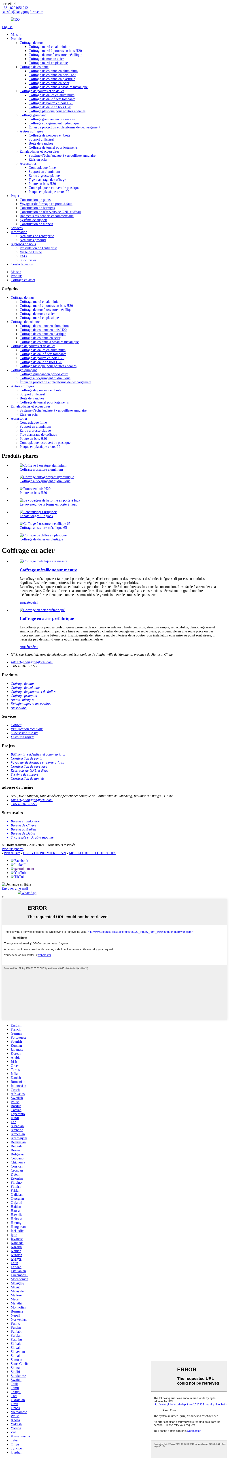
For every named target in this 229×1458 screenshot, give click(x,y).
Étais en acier (38, 159)
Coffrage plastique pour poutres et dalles (57, 111)
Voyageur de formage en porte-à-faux (46, 204)
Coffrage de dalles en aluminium (51, 95)
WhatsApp (28, 893)
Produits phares (12, 849)
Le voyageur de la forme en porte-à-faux (48, 504)
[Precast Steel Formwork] (42, 610)
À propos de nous (23, 244)
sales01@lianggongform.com (32, 662)
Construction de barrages (37, 208)
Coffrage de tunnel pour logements (53, 147)
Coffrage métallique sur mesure (48, 570)
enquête (25, 602)
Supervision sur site (24, 733)
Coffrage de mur (31, 43)
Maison (16, 34)
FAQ (23, 256)
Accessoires (28, 163)
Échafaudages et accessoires (39, 151)
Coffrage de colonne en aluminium (53, 71)
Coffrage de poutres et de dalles (42, 91)
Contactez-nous (22, 264)
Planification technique (27, 729)
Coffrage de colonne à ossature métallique (58, 87)
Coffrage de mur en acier (46, 59)
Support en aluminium (44, 171)
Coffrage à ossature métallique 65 (43, 527)
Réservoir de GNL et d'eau (30, 770)
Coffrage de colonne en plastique (52, 79)
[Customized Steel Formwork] (43, 561)
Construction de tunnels (36, 224)
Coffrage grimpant (33, 115)
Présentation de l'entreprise (38, 248)
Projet (15, 196)
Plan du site (12, 853)
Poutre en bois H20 (42, 184)
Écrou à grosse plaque (44, 175)
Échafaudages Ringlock (36, 516)
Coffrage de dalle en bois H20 (50, 107)
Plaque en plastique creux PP (49, 192)
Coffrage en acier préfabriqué (47, 618)
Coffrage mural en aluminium (49, 47)
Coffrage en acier (23, 280)
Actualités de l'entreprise (37, 236)
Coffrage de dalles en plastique (41, 539)
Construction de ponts (35, 200)
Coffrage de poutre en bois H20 (51, 103)
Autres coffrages (31, 131)
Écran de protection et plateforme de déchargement (64, 127)
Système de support (33, 220)
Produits (16, 39)
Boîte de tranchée (41, 143)
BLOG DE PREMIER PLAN (44, 853)
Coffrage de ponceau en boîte (49, 135)
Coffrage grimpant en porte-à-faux (53, 119)
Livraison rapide (22, 737)
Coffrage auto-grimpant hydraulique (54, 123)
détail (34, 602)
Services (17, 228)
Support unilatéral (41, 139)
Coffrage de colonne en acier (49, 83)
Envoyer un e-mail (15, 888)
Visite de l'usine (31, 252)
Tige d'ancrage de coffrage (47, 179)
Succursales (28, 260)
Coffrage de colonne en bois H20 (52, 75)
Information (19, 232)
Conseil (16, 725)
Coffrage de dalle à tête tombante (52, 99)
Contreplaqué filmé (42, 167)
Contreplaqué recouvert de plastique (54, 188)
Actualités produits (33, 240)
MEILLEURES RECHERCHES (92, 853)
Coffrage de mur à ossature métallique (55, 55)
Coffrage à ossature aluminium (41, 469)
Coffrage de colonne (34, 67)
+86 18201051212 (24, 804)
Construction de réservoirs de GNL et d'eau (50, 212)
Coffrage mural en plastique (48, 63)
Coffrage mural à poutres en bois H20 (55, 51)
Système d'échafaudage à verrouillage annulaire (62, 155)
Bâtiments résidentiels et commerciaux (47, 216)
